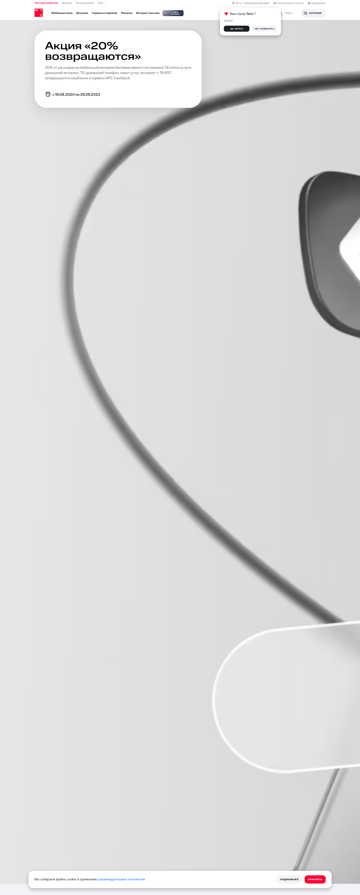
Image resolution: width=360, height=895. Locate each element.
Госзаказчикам (85, 3)
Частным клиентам (46, 3)
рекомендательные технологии (121, 879)
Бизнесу (67, 3)
